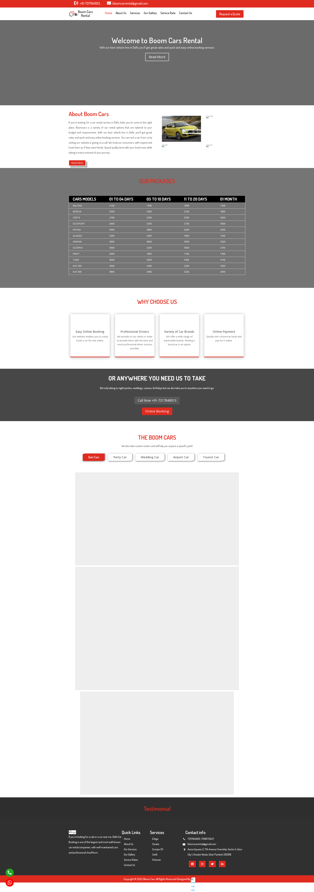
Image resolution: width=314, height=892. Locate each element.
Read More (157, 57)
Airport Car (181, 457)
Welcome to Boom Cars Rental (157, 40)
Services (135, 13)
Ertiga (155, 838)
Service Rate (167, 13)
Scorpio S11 (157, 849)
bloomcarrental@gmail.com (130, 3)
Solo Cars (93, 457)
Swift (154, 854)
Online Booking (157, 411)
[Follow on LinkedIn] (240, 3)
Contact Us (185, 13)
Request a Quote (229, 14)
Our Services (130, 849)
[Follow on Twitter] (227, 3)
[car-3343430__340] (186, 130)
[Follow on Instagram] (233, 3)
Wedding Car (150, 457)
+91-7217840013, (90, 3)
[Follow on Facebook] (220, 3)
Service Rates (131, 859)
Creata (155, 844)
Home (108, 13)
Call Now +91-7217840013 (157, 400)
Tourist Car (211, 457)
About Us (121, 13)
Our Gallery (150, 13)
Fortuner (156, 859)
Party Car (120, 457)
